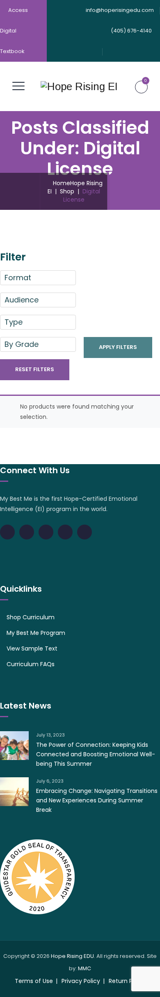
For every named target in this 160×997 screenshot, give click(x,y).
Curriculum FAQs (31, 664)
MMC (84, 968)
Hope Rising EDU (72, 956)
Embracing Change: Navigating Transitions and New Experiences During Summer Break (97, 800)
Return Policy (127, 981)
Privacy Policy (81, 981)
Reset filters (34, 369)
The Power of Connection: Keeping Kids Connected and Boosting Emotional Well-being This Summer (95, 754)
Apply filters (118, 347)
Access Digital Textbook (14, 30)
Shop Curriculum (31, 617)
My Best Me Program (36, 633)
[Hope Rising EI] (79, 86)
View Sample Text (32, 648)
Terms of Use (34, 981)
